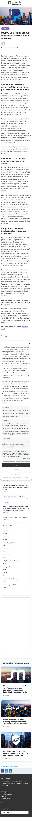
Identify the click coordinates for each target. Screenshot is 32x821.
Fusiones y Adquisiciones (11, 585)
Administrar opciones (16, 474)
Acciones (5, 28)
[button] (29, 343)
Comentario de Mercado (11, 579)
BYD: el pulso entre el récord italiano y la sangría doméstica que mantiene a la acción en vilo (16, 487)
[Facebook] (2, 771)
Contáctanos (4, 803)
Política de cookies (8, 477)
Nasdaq (6, 573)
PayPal (6, 336)
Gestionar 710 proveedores (9, 461)
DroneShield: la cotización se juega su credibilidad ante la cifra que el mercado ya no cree (16, 498)
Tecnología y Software (10, 543)
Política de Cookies (6, 793)
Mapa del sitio (4, 796)
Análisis (6, 549)
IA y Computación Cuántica (11, 561)
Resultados (7, 555)
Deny (16, 469)
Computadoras (8, 567)
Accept (16, 465)
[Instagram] (10, 771)
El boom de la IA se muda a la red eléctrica (15, 517)
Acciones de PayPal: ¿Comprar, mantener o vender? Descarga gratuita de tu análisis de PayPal (14, 149)
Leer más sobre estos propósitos (23, 461)
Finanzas (6, 537)
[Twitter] (6, 771)
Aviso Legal (25, 477)
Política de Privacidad (17, 477)
